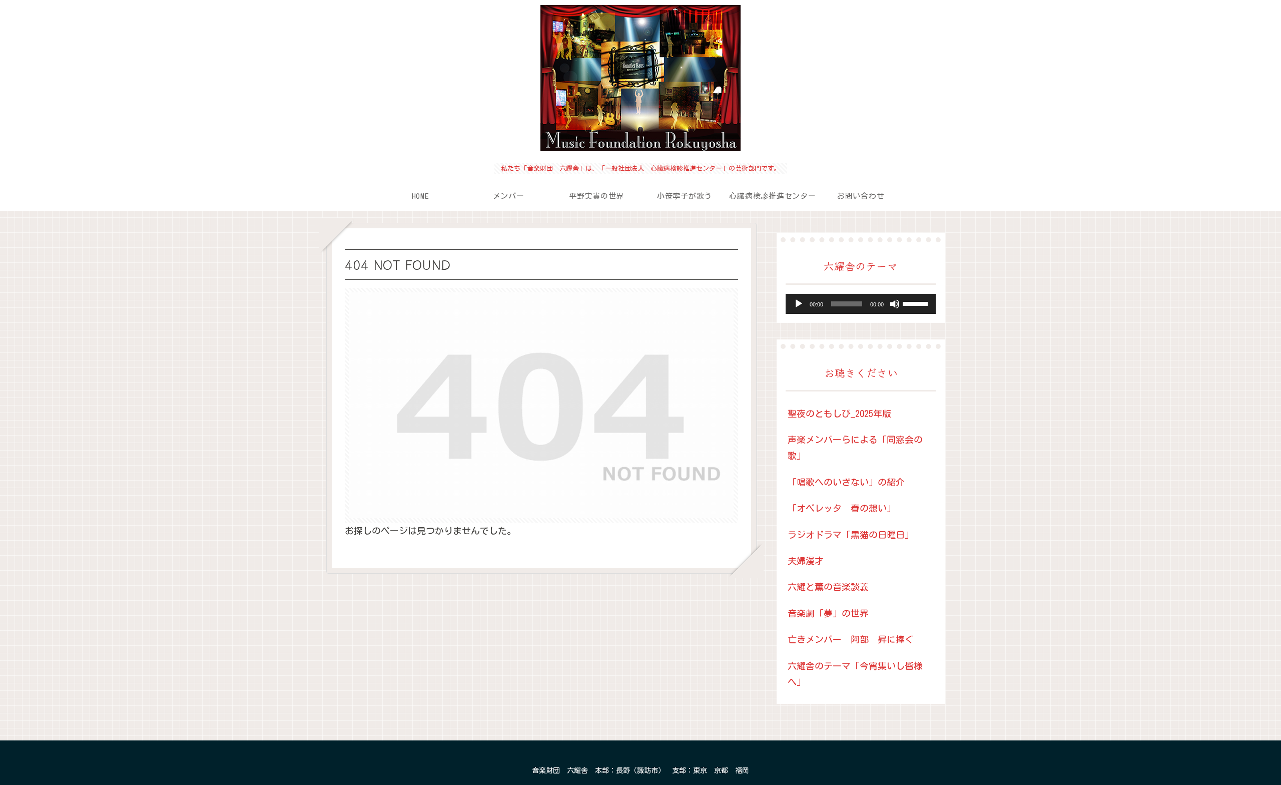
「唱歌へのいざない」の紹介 (846, 482)
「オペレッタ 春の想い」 (842, 508)
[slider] (917, 303)
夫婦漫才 (806, 560)
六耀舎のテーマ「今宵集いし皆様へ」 (855, 673)
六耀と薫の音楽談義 (828, 586)
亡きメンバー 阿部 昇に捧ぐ (851, 639)
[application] (861, 304)
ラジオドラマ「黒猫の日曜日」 (851, 534)
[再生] (799, 304)
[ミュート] (895, 304)
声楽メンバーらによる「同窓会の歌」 (855, 447)
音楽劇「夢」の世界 (828, 613)
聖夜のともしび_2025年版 (839, 413)
